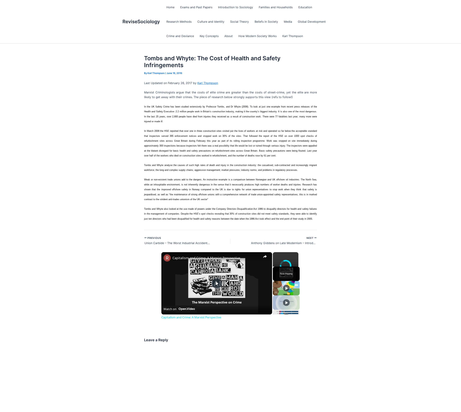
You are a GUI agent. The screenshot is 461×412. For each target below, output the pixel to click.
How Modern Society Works (257, 36)
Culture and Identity (210, 21)
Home (170, 7)
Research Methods (179, 21)
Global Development (312, 21)
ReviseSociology (141, 21)
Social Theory (239, 21)
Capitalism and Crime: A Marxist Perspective (206, 258)
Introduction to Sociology (235, 7)
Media (288, 21)
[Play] (286, 288)
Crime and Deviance (180, 36)
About (228, 36)
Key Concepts (209, 36)
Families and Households (276, 7)
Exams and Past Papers (196, 7)
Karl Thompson (292, 36)
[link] (167, 258)
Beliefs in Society (266, 21)
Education (305, 7)
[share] (265, 256)
